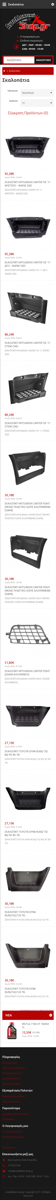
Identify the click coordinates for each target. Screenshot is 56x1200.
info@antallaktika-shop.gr (20, 1171)
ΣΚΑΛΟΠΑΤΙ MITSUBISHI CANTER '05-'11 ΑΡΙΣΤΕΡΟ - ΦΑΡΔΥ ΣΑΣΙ (27, 184)
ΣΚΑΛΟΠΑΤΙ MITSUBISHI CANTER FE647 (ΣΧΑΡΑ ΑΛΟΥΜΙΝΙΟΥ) (27, 673)
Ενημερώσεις (8, 1147)
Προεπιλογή (28, 93)
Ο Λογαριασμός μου (30, 36)
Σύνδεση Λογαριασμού (31, 40)
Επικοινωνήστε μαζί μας (13, 1096)
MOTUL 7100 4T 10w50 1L (35, 1026)
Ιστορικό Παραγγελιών (13, 1137)
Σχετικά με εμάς (9, 1063)
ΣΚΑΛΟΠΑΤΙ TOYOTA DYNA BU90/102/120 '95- (20, 914)
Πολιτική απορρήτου (12, 1073)
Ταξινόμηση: (12, 91)
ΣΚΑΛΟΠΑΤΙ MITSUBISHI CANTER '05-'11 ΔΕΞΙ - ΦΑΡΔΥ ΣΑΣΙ (27, 264)
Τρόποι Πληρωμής (11, 1084)
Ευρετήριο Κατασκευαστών (15, 1114)
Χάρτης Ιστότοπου (11, 1101)
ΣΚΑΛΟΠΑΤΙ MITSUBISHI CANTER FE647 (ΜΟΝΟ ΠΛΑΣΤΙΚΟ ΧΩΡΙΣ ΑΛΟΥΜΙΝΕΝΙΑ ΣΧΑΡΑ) (27, 507)
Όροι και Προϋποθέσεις (13, 1068)
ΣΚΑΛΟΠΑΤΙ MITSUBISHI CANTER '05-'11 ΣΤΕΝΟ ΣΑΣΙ (27, 344)
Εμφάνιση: (13, 101)
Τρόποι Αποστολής (11, 1078)
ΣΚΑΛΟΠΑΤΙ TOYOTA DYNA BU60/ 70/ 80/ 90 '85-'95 (26, 753)
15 (23, 103)
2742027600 (14, 1165)
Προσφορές (8, 1119)
